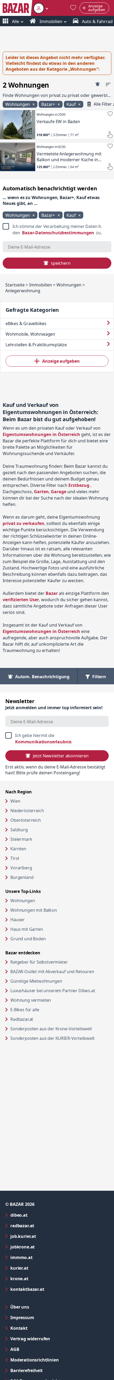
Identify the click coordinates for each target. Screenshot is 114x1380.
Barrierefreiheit (47, 1370)
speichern (61, 263)
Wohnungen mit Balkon (33, 910)
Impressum (43, 1317)
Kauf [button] (72, 104)
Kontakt (19, 1328)
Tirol (14, 858)
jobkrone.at (43, 1247)
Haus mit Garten (26, 929)
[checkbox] (57, 229)
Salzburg (19, 830)
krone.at (40, 1278)
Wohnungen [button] (18, 104)
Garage (58, 492)
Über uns (19, 1307)
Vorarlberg (21, 868)
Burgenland (21, 877)
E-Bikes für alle (45, 1009)
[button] (41, 8)
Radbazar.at (42, 1019)
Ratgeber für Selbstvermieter (59, 962)
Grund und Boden (28, 939)
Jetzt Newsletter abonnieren (60, 756)
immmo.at (42, 1257)
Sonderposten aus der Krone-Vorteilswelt (59, 1029)
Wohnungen (22, 900)
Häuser (17, 920)
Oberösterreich (25, 820)
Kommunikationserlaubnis (43, 742)
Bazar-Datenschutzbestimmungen (58, 233)
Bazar (52, 593)
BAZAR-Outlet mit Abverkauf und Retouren (59, 971)
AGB (36, 1349)
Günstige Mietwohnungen (56, 981)
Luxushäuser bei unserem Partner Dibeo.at (59, 990)
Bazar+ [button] (48, 104)
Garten (41, 492)
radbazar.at (43, 1225)
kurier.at (40, 1268)
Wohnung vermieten (50, 1000)
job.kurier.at (44, 1236)
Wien (15, 801)
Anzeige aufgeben (61, 361)
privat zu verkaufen (23, 523)
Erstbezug (78, 485)
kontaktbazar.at (48, 1289)
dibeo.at (40, 1215)
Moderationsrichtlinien (34, 1360)
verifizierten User (21, 600)
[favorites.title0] (73, 8)
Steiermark (21, 839)
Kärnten (18, 849)
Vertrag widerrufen (30, 1339)
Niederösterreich (27, 810)
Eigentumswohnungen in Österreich (41, 434)
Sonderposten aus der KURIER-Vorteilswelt (59, 1038)
